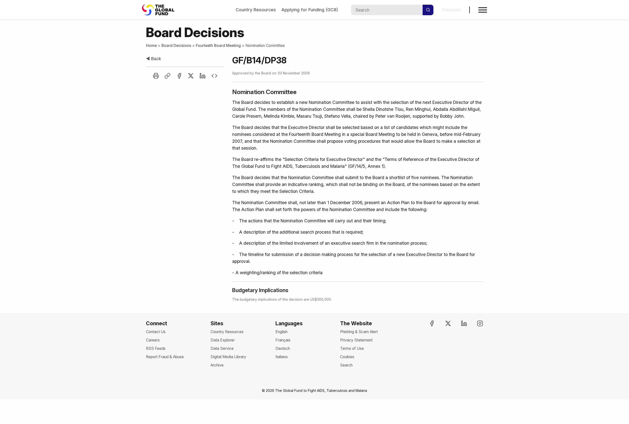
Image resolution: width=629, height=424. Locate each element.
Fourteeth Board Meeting (218, 45)
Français (282, 340)
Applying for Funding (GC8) (309, 9)
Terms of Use (352, 348)
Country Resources (256, 9)
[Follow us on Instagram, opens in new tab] (475, 323)
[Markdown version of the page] (214, 76)
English (281, 331)
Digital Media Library (228, 356)
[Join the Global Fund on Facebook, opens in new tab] (427, 323)
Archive (217, 365)
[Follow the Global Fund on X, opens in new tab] (443, 323)
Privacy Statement (356, 340)
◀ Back (153, 58)
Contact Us (156, 331)
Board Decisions (176, 45)
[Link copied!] (167, 76)
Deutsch (282, 348)
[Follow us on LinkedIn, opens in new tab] (459, 323)
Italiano (281, 356)
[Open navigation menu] (482, 10)
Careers (153, 340)
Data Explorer (223, 340)
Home (151, 45)
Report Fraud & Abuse (165, 356)
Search (346, 365)
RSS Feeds (156, 348)
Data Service (222, 348)
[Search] (428, 10)
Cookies (347, 356)
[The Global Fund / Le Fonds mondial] (160, 9)
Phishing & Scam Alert (359, 331)
